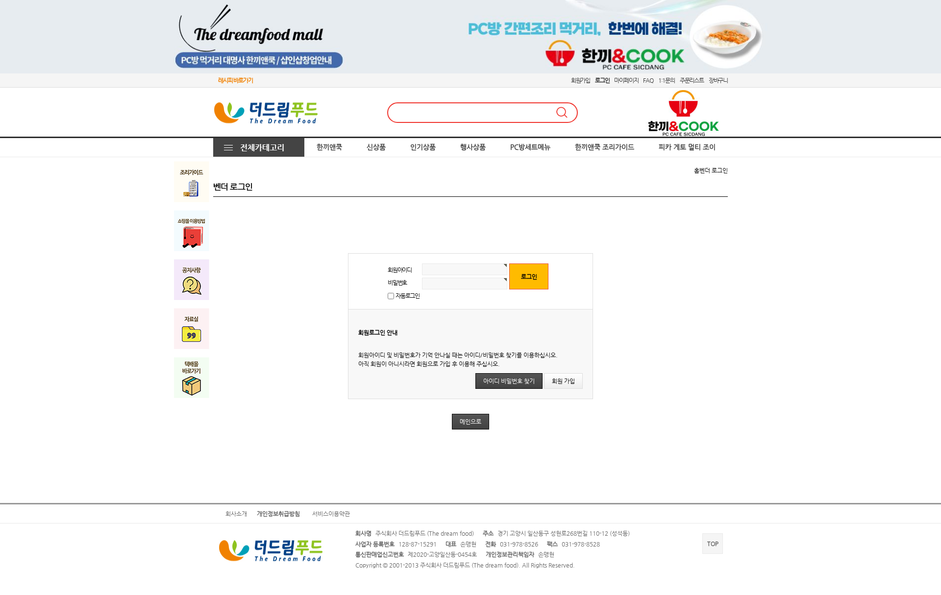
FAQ (648, 80)
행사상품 (473, 147)
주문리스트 (692, 80)
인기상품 (423, 147)
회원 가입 (563, 381)
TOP (712, 543)
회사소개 (236, 513)
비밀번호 (397, 282)
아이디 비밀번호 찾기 (509, 381)
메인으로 (470, 421)
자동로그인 (408, 295)
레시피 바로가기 (235, 80)
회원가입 (580, 80)
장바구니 (718, 80)
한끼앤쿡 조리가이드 (604, 147)
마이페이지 (626, 80)
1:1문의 (666, 80)
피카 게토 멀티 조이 (687, 147)
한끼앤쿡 (329, 147)
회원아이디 (400, 269)
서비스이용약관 (331, 513)
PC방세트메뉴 (530, 147)
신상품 (376, 147)
